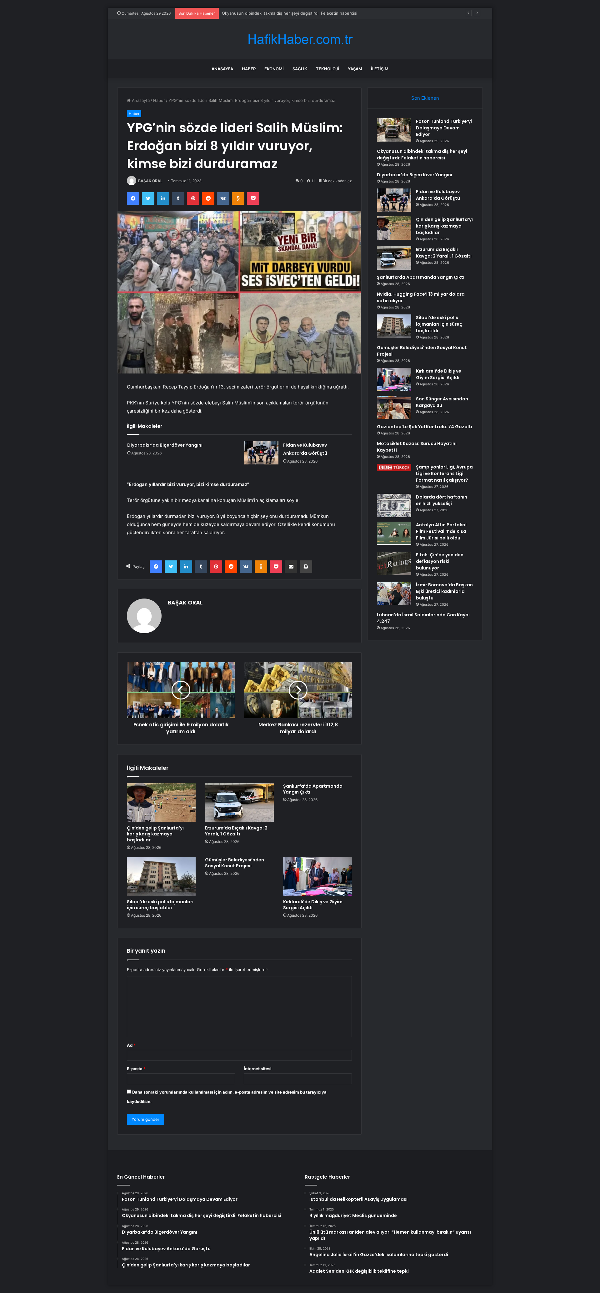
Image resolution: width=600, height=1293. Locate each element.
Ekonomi (274, 68)
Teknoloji (327, 68)
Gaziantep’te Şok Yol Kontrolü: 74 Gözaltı (424, 426)
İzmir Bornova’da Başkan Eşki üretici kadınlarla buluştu (444, 591)
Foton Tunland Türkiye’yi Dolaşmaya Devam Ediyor (444, 128)
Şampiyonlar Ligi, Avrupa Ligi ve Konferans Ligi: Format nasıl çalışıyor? (444, 473)
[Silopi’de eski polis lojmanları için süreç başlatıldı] (161, 876)
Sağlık (299, 68)
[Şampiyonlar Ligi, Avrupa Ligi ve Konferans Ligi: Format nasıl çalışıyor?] (394, 467)
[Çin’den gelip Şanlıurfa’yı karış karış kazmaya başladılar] (161, 802)
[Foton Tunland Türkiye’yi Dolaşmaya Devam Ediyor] (394, 130)
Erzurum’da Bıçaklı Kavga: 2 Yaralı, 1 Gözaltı (236, 831)
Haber (249, 68)
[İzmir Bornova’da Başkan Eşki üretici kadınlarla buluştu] (394, 593)
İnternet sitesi (258, 1068)
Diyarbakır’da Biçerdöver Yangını (252, 13)
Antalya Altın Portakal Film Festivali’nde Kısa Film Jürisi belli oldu (441, 531)
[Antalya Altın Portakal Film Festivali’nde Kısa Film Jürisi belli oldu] (394, 533)
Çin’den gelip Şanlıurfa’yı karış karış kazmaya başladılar (155, 834)
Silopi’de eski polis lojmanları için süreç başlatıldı (160, 905)
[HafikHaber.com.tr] (300, 39)
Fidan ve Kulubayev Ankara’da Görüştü (438, 194)
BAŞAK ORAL (150, 180)
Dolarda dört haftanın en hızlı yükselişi (441, 500)
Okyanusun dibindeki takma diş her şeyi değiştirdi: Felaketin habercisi (422, 154)
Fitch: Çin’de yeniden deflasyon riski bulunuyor (439, 561)
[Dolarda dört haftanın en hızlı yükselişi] (394, 505)
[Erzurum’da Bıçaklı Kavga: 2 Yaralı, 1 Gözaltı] (239, 802)
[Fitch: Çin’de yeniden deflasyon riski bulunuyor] (394, 563)
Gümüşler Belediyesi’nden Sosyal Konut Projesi (234, 863)
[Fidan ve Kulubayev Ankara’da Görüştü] (261, 452)
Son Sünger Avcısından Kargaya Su (442, 402)
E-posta (136, 1068)
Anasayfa (222, 68)
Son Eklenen (425, 98)
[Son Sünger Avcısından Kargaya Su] (394, 407)
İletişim (379, 68)
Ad (131, 1045)
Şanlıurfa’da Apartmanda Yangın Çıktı (312, 789)
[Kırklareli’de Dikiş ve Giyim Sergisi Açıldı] (317, 876)
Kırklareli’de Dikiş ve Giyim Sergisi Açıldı (312, 905)
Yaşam (355, 68)
